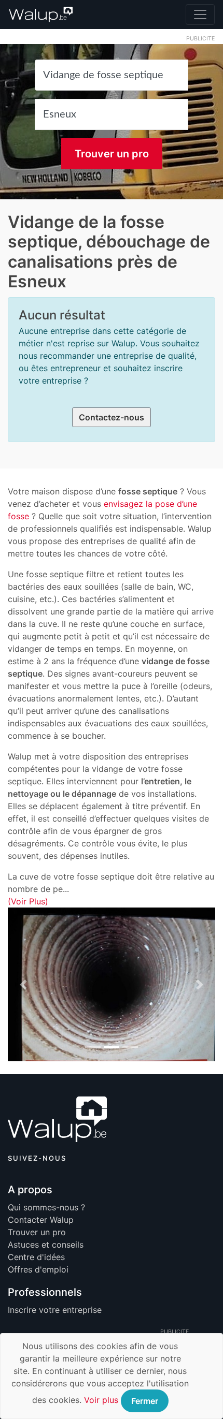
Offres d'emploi (38, 1269)
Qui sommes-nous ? (46, 1207)
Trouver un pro (112, 154)
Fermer (144, 1401)
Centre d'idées (36, 1257)
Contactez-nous (111, 417)
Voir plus (101, 1400)
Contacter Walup (41, 1220)
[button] (23, 984)
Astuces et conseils (45, 1244)
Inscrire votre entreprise (55, 1310)
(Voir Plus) (28, 901)
